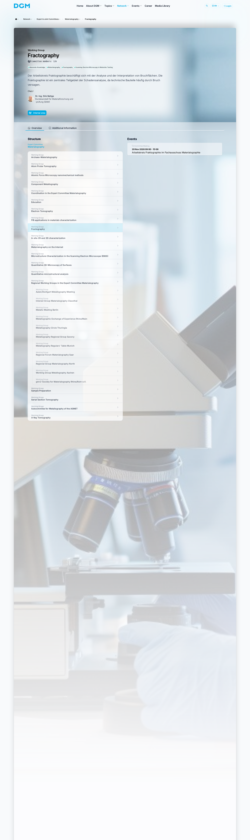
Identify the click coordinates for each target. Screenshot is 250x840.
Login (228, 6)
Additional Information (64, 128)
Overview (36, 128)
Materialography (72, 19)
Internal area (39, 113)
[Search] (207, 6)
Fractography (90, 19)
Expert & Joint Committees (48, 19)
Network (26, 19)
